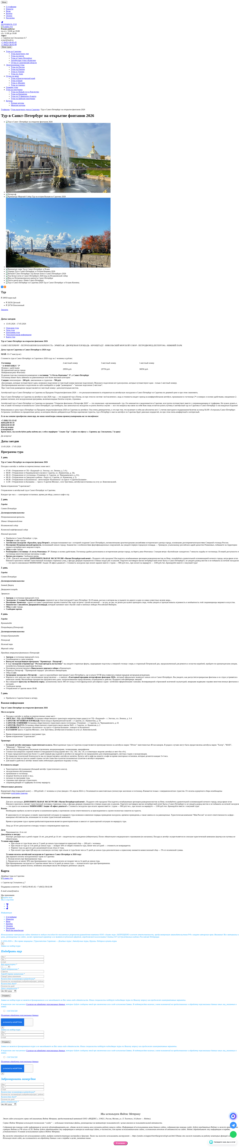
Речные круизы (17, 103)
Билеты (9, 13)
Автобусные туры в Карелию (23, 60)
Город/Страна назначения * (13, 974)
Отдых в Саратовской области (24, 63)
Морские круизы (18, 105)
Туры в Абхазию (18, 83)
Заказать (4, 310)
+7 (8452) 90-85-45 (9, 42)
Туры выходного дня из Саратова (25, 109)
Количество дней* (9, 984)
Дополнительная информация (18, 335)
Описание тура (12, 328)
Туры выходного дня (20, 54)
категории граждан (19, 793)
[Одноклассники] (5, 287)
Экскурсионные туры (15, 65)
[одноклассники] (7, 906)
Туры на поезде (17, 56)
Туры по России (18, 67)
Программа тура (13, 332)
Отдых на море (12, 76)
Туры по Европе (18, 69)
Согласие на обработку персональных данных (45, 1004)
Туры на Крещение (19, 94)
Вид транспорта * (9, 964)
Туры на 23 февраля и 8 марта (23, 96)
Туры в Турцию (17, 72)
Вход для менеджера (15, 930)
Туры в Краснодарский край (23, 78)
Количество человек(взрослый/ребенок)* (18, 979)
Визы (8, 11)
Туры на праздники (14, 90)
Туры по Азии (17, 74)
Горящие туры (12, 87)
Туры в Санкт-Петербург (21, 58)
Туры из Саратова (13, 51)
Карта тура (10, 337)
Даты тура (10, 330)
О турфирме (11, 7)
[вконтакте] (7, 904)
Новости (9, 9)
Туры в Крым (16, 81)
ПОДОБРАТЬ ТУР (9, 24)
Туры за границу (18, 85)
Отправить (6, 996)
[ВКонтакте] (2, 287)
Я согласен (120, 1143)
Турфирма (5, 109)
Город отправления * (10, 969)
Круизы (9, 101)
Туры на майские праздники (23, 98)
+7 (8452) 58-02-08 (9, 45)
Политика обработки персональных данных (19, 1015)
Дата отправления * (10, 988)
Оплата (9, 16)
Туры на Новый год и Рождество (25, 92)
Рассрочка (10, 18)
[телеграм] (7, 908)
